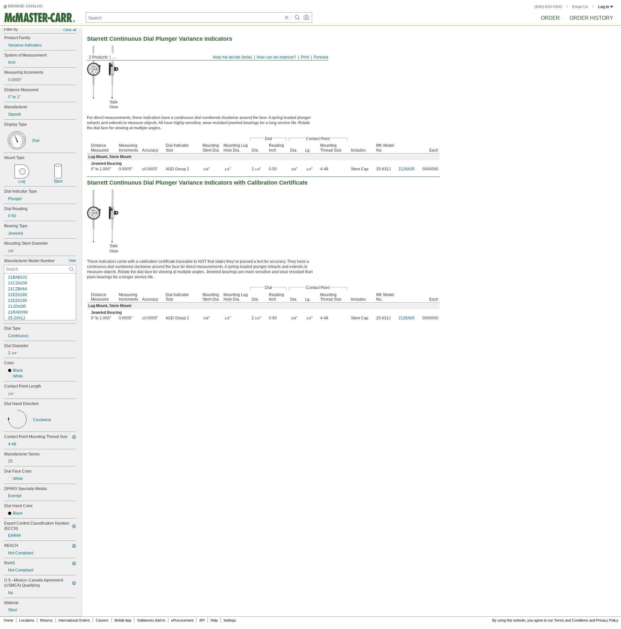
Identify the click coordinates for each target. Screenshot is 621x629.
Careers (102, 620)
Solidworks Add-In (151, 620)
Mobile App (122, 620)
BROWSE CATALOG (25, 6)
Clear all (69, 30)
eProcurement (182, 620)
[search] (71, 269)
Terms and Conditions (571, 620)
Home (8, 620)
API (202, 620)
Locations (26, 620)
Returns (46, 620)
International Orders (74, 620)
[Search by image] (306, 17)
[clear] (287, 17)
